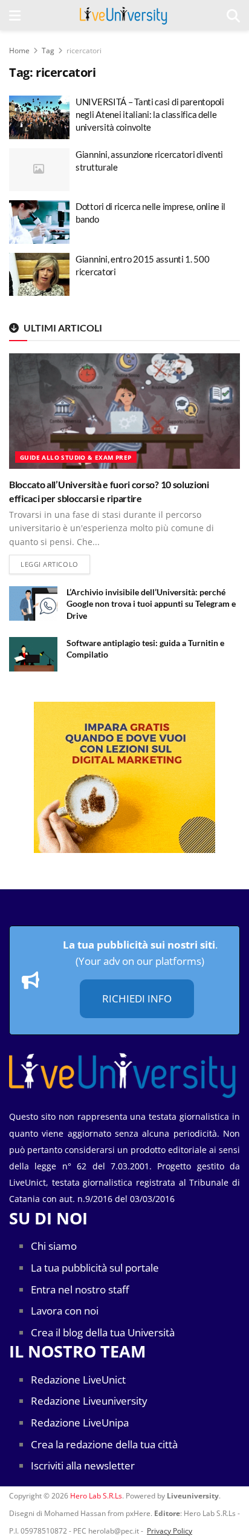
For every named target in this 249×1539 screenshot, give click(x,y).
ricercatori (84, 50)
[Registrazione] (124, 777)
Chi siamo (54, 1246)
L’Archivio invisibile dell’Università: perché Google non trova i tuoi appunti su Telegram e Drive (151, 604)
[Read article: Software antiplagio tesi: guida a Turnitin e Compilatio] (33, 654)
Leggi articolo (55, 564)
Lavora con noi (65, 1311)
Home (19, 50)
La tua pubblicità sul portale (95, 1268)
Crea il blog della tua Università (103, 1332)
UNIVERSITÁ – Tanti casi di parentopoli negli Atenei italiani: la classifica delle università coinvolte (150, 114)
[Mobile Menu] (15, 15)
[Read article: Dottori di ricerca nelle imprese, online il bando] (39, 222)
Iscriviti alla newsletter (83, 1465)
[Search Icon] (233, 15)
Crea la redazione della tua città (104, 1444)
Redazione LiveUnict (78, 1380)
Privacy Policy (169, 1531)
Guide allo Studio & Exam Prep (76, 457)
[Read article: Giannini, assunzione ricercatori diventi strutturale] (39, 170)
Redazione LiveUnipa (80, 1423)
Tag (48, 50)
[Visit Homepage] (123, 15)
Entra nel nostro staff (80, 1289)
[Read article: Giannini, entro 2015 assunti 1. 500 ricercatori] (39, 274)
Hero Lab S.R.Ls (96, 1496)
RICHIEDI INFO (137, 998)
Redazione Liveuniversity (89, 1401)
